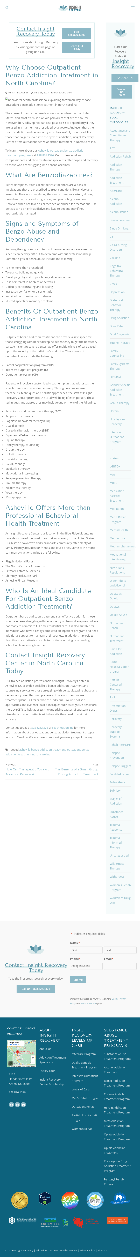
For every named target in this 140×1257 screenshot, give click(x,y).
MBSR (113, 483)
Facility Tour (47, 1071)
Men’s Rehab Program (86, 1098)
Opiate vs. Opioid (116, 596)
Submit (78, 980)
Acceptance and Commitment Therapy (120, 135)
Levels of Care (80, 1089)
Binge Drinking (119, 228)
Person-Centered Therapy (116, 684)
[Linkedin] (23, 1104)
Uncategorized (119, 855)
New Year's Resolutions (117, 570)
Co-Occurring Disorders (118, 247)
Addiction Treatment (116, 180)
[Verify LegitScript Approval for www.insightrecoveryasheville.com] (45, 1204)
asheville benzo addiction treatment (42, 750)
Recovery (116, 719)
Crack (113, 284)
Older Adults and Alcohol (118, 583)
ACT (112, 148)
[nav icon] (133, 7)
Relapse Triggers (120, 766)
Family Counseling (117, 353)
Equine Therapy (120, 343)
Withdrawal (117, 877)
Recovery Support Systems (116, 731)
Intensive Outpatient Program (117, 437)
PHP (112, 697)
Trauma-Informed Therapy (116, 842)
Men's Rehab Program (118, 519)
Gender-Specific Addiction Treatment (120, 389)
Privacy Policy (88, 1250)
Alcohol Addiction (116, 201)
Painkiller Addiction (116, 651)
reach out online (62, 728)
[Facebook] (11, 1104)
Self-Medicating (119, 774)
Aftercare (116, 191)
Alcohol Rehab (119, 212)
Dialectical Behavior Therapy (116, 305)
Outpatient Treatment (117, 638)
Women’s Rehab (82, 1129)
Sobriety (115, 790)
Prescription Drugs (118, 708)
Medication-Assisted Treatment (117, 495)
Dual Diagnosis (119, 334)
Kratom (115, 458)
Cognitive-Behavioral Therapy (116, 270)
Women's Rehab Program (120, 887)
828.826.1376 (45, 155)
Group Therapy (119, 403)
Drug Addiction (119, 318)
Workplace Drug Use (120, 900)
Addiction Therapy (116, 167)
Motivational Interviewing (118, 557)
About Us (45, 1049)
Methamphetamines (120, 546)
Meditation (117, 509)
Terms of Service (88, 1003)
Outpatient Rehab (117, 625)
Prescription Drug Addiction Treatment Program (117, 1166)
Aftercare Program (84, 1054)
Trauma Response (116, 827)
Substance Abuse (116, 814)
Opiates (115, 606)
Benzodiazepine (63, 92)
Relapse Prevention (117, 755)
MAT (112, 475)
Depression (117, 292)
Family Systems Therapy (119, 366)
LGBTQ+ (115, 466)
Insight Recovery (18, 92)
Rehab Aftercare (120, 745)
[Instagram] (17, 1104)
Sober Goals (117, 782)
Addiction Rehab (120, 156)
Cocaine (115, 258)
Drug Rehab (117, 326)
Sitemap (102, 1250)
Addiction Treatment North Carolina (56, 1250)
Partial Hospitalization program (119, 666)
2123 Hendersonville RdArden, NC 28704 (20, 1079)
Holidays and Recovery (118, 421)
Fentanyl (115, 377)
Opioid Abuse (118, 615)
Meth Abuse (117, 538)
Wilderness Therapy (117, 866)
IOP (112, 450)
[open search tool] (7, 7)
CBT (112, 237)
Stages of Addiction (116, 801)
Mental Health (119, 530)
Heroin (114, 411)
